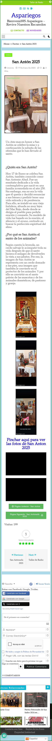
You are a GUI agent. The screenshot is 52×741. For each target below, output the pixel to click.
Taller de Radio (36, 2)
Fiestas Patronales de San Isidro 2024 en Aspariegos (36, 712)
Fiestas (8, 55)
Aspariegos (26, 15)
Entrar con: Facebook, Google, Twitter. (20, 589)
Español (33, 738)
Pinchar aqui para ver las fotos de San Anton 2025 (26, 443)
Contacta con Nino (14, 729)
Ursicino (10, 67)
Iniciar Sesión (44, 584)
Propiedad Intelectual (24, 732)
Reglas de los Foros (35, 729)
